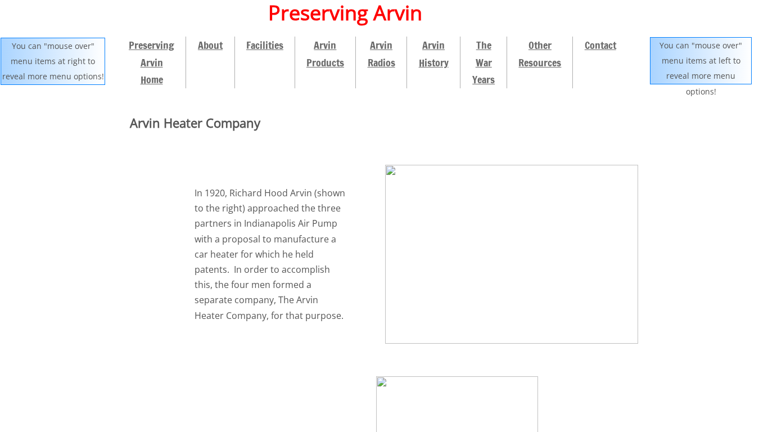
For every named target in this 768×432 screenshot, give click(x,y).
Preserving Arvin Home (151, 62)
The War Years (483, 62)
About (210, 45)
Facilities (264, 45)
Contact (600, 45)
